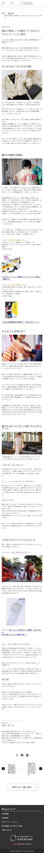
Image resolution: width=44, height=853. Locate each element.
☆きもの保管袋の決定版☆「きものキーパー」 (21, 322)
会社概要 (5, 814)
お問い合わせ (7, 830)
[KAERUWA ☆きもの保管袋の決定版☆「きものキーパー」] (11, 310)
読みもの (11, 13)
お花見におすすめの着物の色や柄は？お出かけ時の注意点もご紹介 (11, 768)
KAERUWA (18, 851)
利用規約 (5, 818)
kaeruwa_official (24, 844)
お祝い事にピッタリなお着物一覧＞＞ (14, 634)
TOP (3, 13)
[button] (3, 3)
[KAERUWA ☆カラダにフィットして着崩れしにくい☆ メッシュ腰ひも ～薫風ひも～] (11, 263)
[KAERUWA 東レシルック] (16, 612)
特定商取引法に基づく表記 (12, 826)
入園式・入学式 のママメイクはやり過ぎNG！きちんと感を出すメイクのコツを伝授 (32, 768)
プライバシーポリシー (10, 822)
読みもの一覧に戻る (22, 787)
